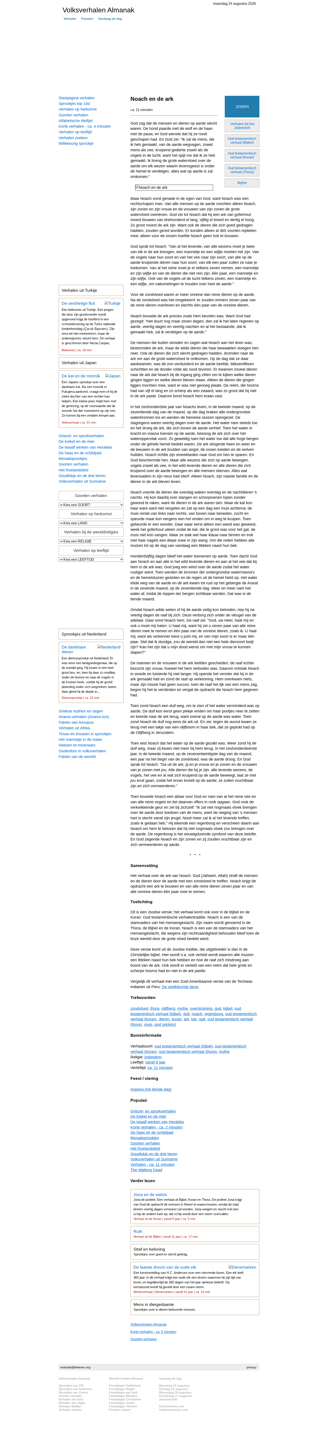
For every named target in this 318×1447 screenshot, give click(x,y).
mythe (182, 1008)
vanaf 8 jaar (155, 1062)
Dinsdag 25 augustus (173, 1389)
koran (176, 1019)
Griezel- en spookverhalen (81, 436)
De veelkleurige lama (180, 987)
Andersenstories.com (173, 1409)
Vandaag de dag (110, 18)
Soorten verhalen (73, 115)
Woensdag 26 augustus (175, 1392)
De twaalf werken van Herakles (85, 447)
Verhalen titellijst (70, 1406)
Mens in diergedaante (164, 1306)
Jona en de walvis (187, 1206)
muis (148, 1024)
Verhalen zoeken (73, 138)
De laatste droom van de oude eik (188, 1279)
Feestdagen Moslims (123, 1396)
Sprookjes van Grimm (73, 1392)
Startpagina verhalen (77, 98)
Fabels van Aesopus (76, 722)
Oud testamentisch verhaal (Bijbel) (242, 140)
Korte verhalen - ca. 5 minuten (153, 1332)
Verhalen (70, 18)
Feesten (87, 18)
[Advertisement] (159, 58)
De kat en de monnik (89, 399)
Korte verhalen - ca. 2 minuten (156, 1127)
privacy (251, 1367)
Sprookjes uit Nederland (84, 634)
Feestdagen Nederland (124, 1385)
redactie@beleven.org (75, 1367)
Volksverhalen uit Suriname (82, 481)
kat (193, 1019)
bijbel (227, 1008)
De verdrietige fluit (89, 326)
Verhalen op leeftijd (75, 132)
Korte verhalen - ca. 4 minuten (85, 126)
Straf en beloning (160, 1251)
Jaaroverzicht (168, 1399)
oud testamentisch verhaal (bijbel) (183, 1046)
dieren (164, 1019)
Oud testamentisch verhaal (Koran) (242, 155)
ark (186, 1019)
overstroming (201, 1008)
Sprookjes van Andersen (75, 1389)
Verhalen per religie (72, 1403)
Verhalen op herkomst (77, 109)
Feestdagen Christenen (125, 1399)
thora (154, 1008)
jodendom (153, 1057)
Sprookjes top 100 (74, 103)
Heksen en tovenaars (77, 745)
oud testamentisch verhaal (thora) (188, 1051)
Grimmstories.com (171, 1406)
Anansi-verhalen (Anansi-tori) (84, 717)
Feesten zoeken (120, 1409)
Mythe (242, 183)
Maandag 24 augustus (174, 1385)
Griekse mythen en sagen (81, 711)
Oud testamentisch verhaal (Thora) (242, 170)
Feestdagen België (122, 1389)
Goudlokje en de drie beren (82, 476)
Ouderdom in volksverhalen (82, 751)
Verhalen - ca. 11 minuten (152, 1164)
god (218, 1008)
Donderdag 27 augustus (175, 1396)
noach (197, 1014)
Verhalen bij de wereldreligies (91, 532)
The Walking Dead (146, 1170)
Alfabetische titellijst (76, 121)
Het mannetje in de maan (80, 739)
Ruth (166, 1233)
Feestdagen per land (123, 1392)
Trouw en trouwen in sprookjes (85, 734)
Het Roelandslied (73, 470)
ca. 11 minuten (141, 110)
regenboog (213, 1014)
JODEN (242, 106)
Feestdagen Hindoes (123, 1406)
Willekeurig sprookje (76, 143)
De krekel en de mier (77, 441)
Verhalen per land (71, 1399)
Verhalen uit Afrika (74, 728)
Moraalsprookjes (73, 458)
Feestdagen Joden (122, 1403)
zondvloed (139, 1008)
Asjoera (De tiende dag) (151, 1089)
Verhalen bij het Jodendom (242, 126)
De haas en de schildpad (80, 453)
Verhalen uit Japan (79, 362)
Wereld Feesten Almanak (126, 1378)
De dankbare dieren (89, 672)
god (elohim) (165, 1024)
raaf (202, 1019)
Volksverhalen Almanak (148, 1324)
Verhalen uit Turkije (79, 290)
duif (186, 1014)
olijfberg (168, 1008)
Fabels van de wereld (77, 756)
